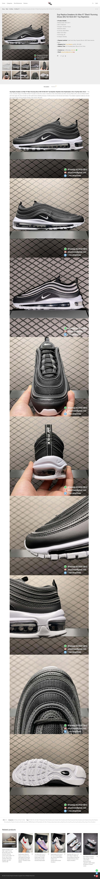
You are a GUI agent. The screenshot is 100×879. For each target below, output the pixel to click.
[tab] (46, 87)
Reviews (26, 3)
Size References (18, 3)
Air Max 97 (16, 9)
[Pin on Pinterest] (65, 56)
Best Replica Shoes (87, 820)
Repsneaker (51, 822)
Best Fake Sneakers (47, 820)
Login (96, 3)
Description (46, 86)
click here (73, 50)
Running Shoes (69, 822)
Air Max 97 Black (39, 820)
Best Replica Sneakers (14, 822)
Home (3, 3)
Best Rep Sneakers (77, 820)
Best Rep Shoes (69, 820)
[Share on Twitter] (63, 56)
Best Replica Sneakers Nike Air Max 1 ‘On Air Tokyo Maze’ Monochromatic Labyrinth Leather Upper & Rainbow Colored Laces (89, 861)
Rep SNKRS (29, 822)
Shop (3, 9)
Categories (9, 3)
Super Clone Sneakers (90, 822)
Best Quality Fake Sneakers (59, 820)
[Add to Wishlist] (58, 56)
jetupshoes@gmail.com (67, 52)
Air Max (11, 9)
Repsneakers (57, 822)
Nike (7, 9)
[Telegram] (94, 875)
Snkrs (83, 822)
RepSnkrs (63, 822)
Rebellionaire (23, 822)
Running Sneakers (77, 822)
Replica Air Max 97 (44, 822)
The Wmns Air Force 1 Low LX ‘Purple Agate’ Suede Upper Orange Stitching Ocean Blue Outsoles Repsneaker (40, 857)
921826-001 (32, 820)
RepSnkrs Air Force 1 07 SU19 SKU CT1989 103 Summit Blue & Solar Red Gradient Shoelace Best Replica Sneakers (73, 857)
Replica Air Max (35, 822)
